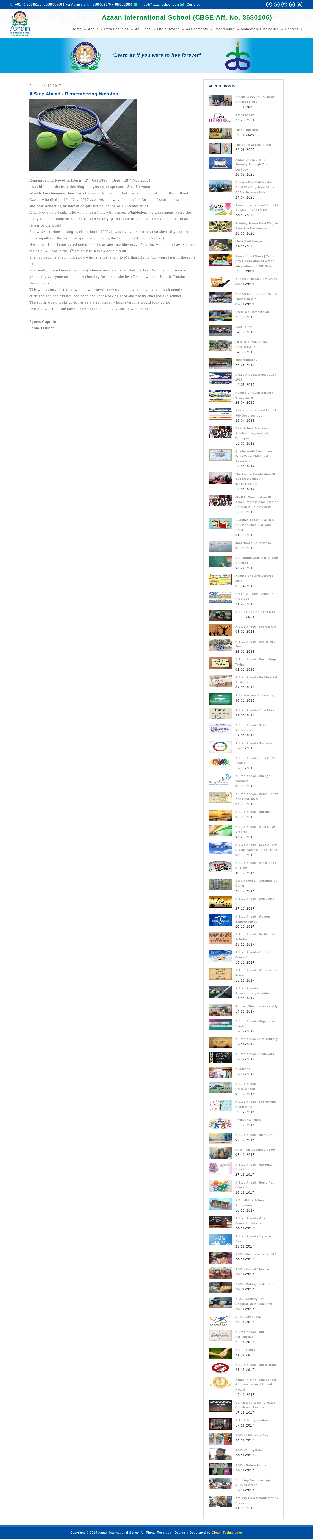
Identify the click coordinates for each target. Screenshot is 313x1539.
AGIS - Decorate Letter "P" (255, 1254)
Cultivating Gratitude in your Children (256, 560)
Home (76, 29)
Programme (224, 29)
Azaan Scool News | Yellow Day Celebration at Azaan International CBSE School (255, 261)
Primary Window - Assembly (256, 1006)
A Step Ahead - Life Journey (256, 1039)
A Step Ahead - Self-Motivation (250, 728)
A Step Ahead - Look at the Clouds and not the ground (256, 847)
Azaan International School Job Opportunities (255, 413)
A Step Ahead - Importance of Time (255, 865)
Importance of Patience (253, 543)
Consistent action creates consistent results (255, 1405)
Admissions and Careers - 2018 (255, 578)
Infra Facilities (116, 29)
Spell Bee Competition (252, 312)
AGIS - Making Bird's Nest (255, 1284)
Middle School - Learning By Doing (256, 883)
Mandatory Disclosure (259, 29)
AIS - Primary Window (251, 1420)
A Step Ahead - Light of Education (253, 955)
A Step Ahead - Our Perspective (249, 1334)
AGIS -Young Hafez (249, 1450)
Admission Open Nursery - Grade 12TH (255, 395)
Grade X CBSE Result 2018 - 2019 (256, 377)
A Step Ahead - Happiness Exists (255, 1024)
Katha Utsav (244, 115)
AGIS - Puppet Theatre (252, 1269)
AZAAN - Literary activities (256, 279)
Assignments (197, 29)
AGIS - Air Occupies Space (255, 1149)
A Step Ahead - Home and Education (255, 1185)
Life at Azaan (168, 29)
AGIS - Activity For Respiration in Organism (253, 1302)
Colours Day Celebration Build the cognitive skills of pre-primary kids (254, 187)
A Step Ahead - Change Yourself (252, 779)
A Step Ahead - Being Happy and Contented (256, 796)
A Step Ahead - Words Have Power (256, 973)
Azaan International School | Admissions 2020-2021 (256, 208)
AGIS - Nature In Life (250, 1465)
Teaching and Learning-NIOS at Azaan (253, 1483)
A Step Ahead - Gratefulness (246, 1086)
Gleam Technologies (227, 1532)
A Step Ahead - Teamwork (254, 1054)
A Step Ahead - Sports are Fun (255, 644)
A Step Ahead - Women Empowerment (252, 919)
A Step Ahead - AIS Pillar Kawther (254, 1167)
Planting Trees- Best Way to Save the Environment (256, 226)
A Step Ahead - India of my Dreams (255, 829)
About (93, 29)
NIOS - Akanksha (248, 1317)
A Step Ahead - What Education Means (250, 1221)
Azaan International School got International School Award (255, 1384)
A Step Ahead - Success (253, 743)
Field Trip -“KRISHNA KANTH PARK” (251, 344)
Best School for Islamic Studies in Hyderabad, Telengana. (253, 433)
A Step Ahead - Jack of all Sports (255, 761)
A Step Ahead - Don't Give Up (255, 901)
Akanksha (242, 1069)
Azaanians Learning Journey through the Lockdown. (251, 164)
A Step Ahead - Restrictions (256, 1364)
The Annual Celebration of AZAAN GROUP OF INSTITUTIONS (255, 479)
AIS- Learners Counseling (254, 695)
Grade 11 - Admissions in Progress (254, 596)
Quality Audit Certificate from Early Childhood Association (253, 456)
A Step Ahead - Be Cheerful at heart (256, 680)
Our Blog (193, 4)
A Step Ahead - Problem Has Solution (256, 937)
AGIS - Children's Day (251, 1435)
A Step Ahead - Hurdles (253, 812)
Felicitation (243, 327)
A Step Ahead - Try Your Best (253, 1239)
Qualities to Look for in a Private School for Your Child (254, 525)
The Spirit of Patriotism (253, 144)
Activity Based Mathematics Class (256, 1501)
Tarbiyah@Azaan (248, 1120)
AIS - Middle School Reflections (250, 1203)
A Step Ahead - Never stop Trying (255, 662)
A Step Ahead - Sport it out (255, 626)
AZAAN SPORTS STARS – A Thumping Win (256, 296)
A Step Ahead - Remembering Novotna (252, 991)
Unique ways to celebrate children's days (255, 99)
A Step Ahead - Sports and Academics (255, 1104)
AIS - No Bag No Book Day (255, 611)
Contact (291, 29)
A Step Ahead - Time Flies (255, 710)
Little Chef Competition (252, 241)
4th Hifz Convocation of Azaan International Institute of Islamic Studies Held (256, 502)
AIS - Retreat (245, 1350)
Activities (143, 29)
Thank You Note (247, 130)
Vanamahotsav (246, 359)
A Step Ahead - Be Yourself (256, 1134)
